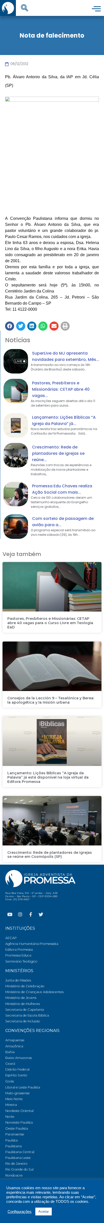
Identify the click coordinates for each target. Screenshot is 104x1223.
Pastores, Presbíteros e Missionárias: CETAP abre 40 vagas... (61, 389)
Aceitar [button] (43, 1211)
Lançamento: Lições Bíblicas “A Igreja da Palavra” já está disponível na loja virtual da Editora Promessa (48, 777)
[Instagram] (20, 914)
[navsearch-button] (24, 8)
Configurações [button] (20, 1212)
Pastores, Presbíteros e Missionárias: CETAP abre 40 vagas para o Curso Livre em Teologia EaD (50, 622)
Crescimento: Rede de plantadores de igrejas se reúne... (58, 453)
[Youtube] (9, 914)
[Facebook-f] (30, 914)
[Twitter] (40, 914)
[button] (9, 326)
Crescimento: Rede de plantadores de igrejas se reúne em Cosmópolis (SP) (49, 854)
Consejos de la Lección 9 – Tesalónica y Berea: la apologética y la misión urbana (50, 700)
